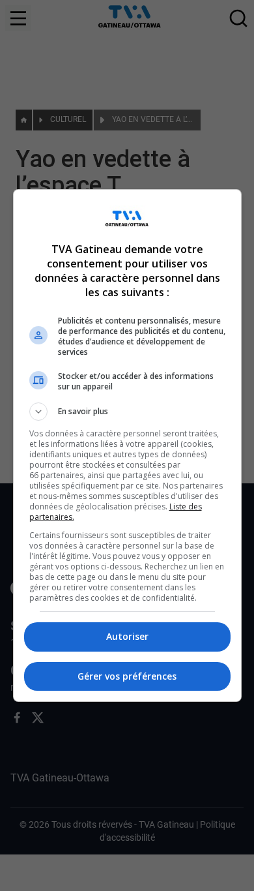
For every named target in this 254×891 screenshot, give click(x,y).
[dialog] (127, 445)
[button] (127, 411)
